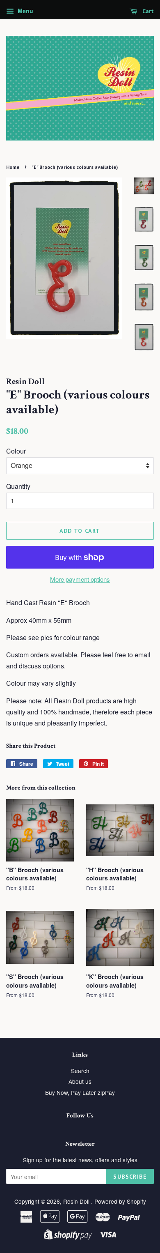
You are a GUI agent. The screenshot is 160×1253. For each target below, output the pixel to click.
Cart (147, 11)
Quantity (18, 486)
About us (80, 1081)
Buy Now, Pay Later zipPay (80, 1092)
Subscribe (130, 1176)
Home (12, 167)
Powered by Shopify (120, 1201)
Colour (16, 451)
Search (80, 1070)
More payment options (80, 579)
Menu (24, 11)
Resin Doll (77, 1201)
